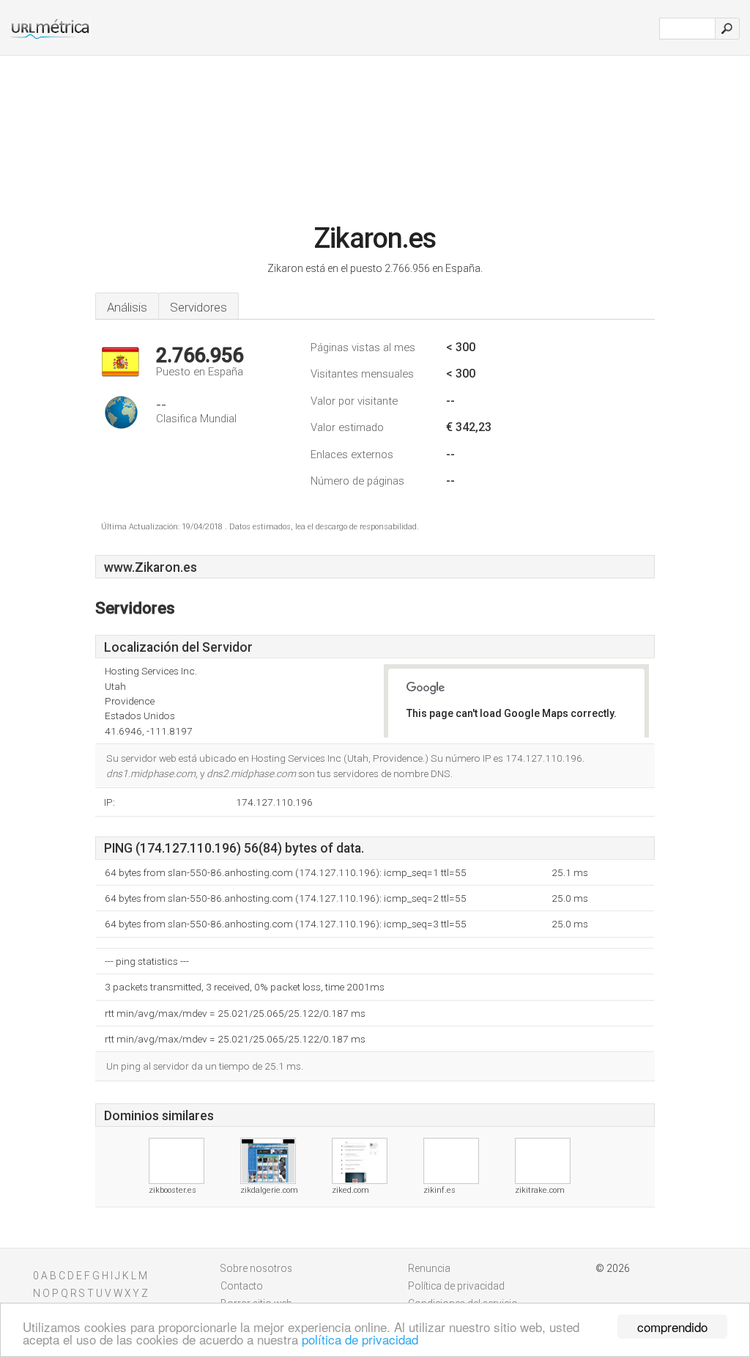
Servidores (198, 307)
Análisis (127, 307)
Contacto (241, 1286)
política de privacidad (360, 1339)
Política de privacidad (456, 1286)
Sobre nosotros (256, 1268)
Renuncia (429, 1268)
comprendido (672, 1326)
